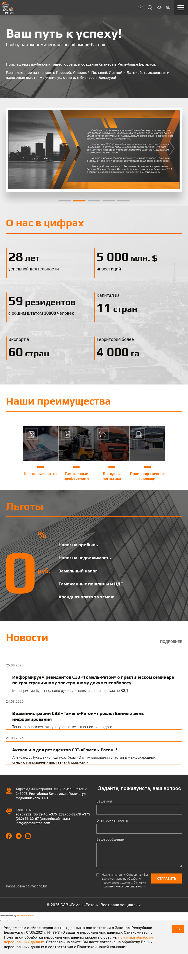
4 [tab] (109, 200)
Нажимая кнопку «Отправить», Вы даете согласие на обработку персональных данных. (125, 880)
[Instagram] (29, 836)
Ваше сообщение (110, 839)
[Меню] (181, 7)
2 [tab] (79, 200)
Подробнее (171, 641)
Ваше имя (104, 801)
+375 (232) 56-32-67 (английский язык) (53, 816)
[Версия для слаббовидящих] (159, 7)
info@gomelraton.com (33, 823)
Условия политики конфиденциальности (124, 884)
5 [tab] (123, 200)
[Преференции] (94, 149)
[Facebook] (11, 836)
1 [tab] (65, 200)
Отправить (166, 878)
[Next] (172, 149)
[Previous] (16, 149)
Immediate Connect (25, 915)
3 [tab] (94, 200)
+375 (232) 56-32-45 (31, 814)
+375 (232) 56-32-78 (65, 814)
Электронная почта (112, 820)
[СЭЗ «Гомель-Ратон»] (7, 7)
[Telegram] (20, 836)
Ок (178, 929)
